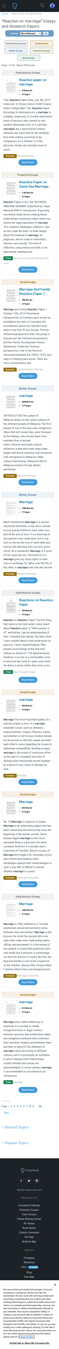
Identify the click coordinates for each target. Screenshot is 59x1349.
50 (40, 1106)
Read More (28, 162)
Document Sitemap (29, 1205)
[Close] (55, 1284)
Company (29, 1257)
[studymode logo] (22, 6)
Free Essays (29, 1214)
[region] (29, 1314)
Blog (29, 1272)
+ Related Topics (15, 1127)
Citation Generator (29, 1232)
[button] (4, 4)
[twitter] (30, 1182)
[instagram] (37, 1182)
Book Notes (29, 1228)
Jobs (24, 1266)
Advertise (29, 1262)
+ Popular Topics (15, 1143)
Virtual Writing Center (29, 1218)
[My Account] (53, 5)
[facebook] (22, 1182)
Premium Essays (29, 1209)
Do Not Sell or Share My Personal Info (29, 1343)
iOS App (29, 1237)
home (5, 14)
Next (6, 1112)
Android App (29, 1241)
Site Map (29, 1276)
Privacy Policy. (26, 1337)
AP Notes (29, 1223)
